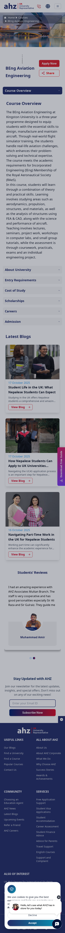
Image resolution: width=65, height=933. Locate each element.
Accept (32, 923)
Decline (32, 915)
